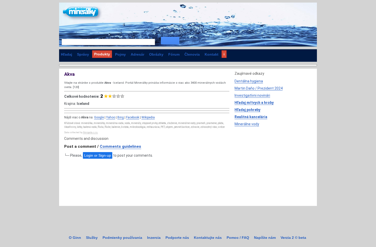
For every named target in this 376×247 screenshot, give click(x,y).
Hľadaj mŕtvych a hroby (254, 103)
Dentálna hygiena (249, 81)
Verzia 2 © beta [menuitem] (293, 238)
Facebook (132, 117)
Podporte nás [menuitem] (177, 238)
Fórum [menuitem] (174, 54)
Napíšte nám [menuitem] (265, 238)
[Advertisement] (273, 165)
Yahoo (110, 117)
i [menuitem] (224, 54)
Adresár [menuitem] (137, 54)
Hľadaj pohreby (247, 110)
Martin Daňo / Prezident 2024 (259, 88)
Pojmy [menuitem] (120, 54)
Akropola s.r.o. (90, 132)
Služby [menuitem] (92, 238)
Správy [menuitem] (83, 54)
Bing (120, 117)
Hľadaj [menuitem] (66, 54)
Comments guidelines (120, 146)
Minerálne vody (247, 124)
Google (99, 117)
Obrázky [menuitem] (156, 54)
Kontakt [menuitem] (211, 54)
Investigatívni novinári (252, 95)
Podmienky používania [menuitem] (122, 238)
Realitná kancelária (251, 117)
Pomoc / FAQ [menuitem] (238, 238)
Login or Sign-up (97, 155)
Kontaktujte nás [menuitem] (208, 238)
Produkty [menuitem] (102, 54)
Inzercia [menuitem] (154, 238)
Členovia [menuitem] (192, 54)
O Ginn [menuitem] (75, 238)
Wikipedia (148, 117)
